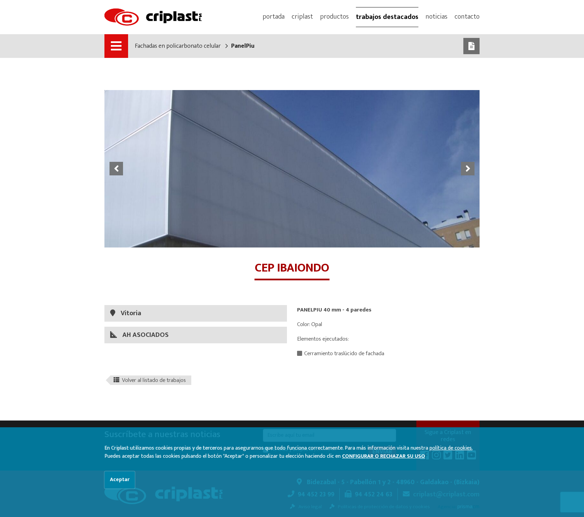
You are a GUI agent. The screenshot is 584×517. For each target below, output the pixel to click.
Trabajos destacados (387, 17)
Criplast (302, 16)
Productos (334, 16)
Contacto (467, 16)
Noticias (436, 16)
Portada (274, 16)
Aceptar (119, 479)
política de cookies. (451, 448)
